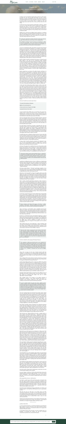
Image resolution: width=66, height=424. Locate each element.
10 (28, 350)
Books (39, 1)
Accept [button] (54, 421)
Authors (31, 1)
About (43, 1)
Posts (35, 1)
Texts (27, 1)
